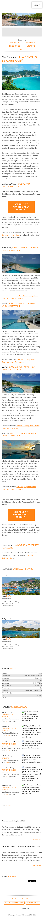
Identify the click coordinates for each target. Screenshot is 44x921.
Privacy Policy (33, 903)
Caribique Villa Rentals (10, 5)
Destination (14, 43)
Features (22, 49)
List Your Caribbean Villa (22, 899)
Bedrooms (30, 43)
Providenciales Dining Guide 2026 (13, 821)
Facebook (4, 908)
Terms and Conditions (14, 903)
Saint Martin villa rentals (10, 235)
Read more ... (37, 840)
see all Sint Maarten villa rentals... (21, 207)
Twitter (8, 908)
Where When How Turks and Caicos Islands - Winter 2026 (21, 846)
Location (31, 46)
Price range (14, 46)
